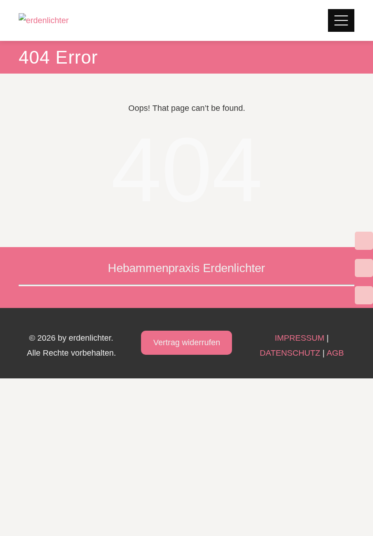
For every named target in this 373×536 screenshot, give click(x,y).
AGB (335, 352)
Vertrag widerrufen (186, 342)
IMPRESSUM (299, 337)
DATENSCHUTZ (290, 352)
